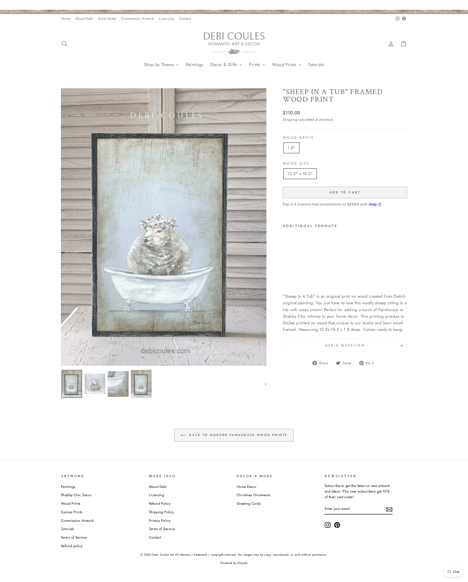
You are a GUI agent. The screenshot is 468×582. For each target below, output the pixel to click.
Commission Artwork (137, 18)
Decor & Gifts (224, 64)
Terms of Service (74, 537)
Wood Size (296, 163)
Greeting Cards (249, 503)
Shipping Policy (161, 512)
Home (65, 18)
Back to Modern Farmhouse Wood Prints (237, 435)
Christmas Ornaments (253, 495)
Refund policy (72, 545)
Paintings (194, 64)
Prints (255, 64)
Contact (185, 18)
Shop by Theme (159, 64)
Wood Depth (298, 137)
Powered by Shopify (234, 563)
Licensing (166, 18)
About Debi (84, 18)
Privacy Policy (160, 520)
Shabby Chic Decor (76, 495)
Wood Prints (284, 64)
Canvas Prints (71, 512)
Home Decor (246, 486)
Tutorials (316, 64)
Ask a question (345, 345)
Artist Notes (107, 18)
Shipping (290, 119)
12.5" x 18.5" (300, 174)
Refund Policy (160, 503)
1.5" (291, 148)
